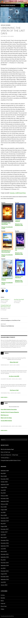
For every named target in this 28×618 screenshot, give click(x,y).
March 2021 (4, 507)
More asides (4, 430)
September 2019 (5, 520)
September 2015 (5, 557)
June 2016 (3, 548)
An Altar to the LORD (6, 379)
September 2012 (5, 579)
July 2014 (3, 568)
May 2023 (3, 493)
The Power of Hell (14, 390)
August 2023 (4, 487)
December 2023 (5, 479)
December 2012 (5, 576)
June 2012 (3, 582)
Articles (3, 25)
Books (2, 600)
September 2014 (5, 565)
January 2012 (4, 585)
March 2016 (4, 551)
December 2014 (5, 562)
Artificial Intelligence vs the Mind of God (10, 319)
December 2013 (5, 571)
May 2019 (3, 523)
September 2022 (5, 501)
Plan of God (3, 606)
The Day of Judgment (17, 220)
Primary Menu (26, 5)
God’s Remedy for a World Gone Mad (6, 251)
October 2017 (4, 532)
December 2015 (5, 554)
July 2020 (3, 512)
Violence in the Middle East (7, 325)
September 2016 (5, 546)
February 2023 (4, 495)
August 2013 (4, 573)
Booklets (3, 598)
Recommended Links (6, 426)
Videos (6, 353)
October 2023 (4, 481)
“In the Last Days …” (5, 299)
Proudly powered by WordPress (7, 616)
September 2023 (5, 484)
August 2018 (4, 526)
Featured (8, 25)
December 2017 (5, 529)
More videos (4, 397)
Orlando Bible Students (8, 5)
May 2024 (3, 473)
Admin (12, 36)
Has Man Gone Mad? (19, 299)
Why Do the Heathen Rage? (7, 449)
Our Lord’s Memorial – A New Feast (9, 455)
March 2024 (4, 476)
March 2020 (4, 515)
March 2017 (4, 537)
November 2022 (5, 498)
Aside (6, 403)
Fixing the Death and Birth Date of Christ (11, 460)
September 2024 (5, 470)
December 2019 (5, 518)
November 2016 (5, 543)
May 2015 (3, 560)
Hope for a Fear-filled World (19, 276)
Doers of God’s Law (5, 452)
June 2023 (3, 490)
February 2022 (4, 504)
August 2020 (4, 509)
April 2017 (3, 534)
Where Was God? (5, 364)
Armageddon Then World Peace (5, 223)
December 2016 (5, 540)
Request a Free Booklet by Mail (19, 224)
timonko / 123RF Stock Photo (18, 193)
